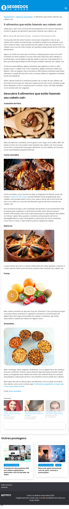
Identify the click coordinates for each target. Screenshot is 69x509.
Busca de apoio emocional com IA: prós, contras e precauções (49, 470)
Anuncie (4, 487)
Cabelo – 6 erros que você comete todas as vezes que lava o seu (12, 413)
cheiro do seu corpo (19, 197)
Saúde (58, 465)
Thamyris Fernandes (25, 36)
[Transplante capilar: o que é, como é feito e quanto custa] (55, 405)
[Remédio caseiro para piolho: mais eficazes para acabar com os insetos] (34, 405)
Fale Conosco (6, 485)
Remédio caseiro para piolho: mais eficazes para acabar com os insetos (34, 413)
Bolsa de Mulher (15, 391)
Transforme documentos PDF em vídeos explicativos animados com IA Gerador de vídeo (16, 471)
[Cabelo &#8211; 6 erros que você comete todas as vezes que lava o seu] (13, 405)
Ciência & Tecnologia (24, 17)
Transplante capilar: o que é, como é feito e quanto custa (54, 412)
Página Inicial (9, 17)
